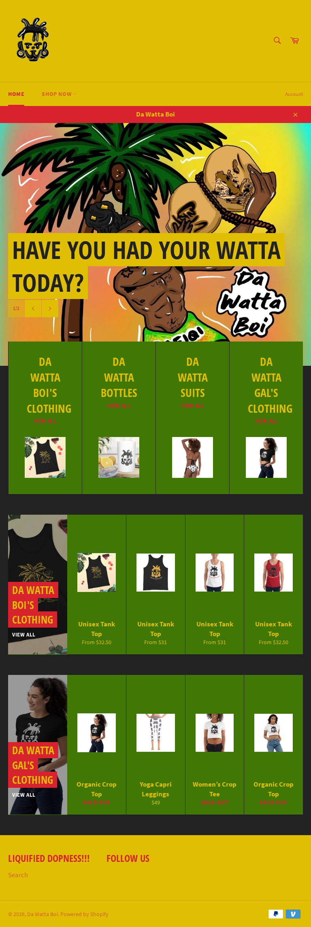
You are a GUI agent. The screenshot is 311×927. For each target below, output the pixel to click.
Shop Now (57, 94)
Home (16, 94)
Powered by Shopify (84, 914)
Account (294, 94)
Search (18, 874)
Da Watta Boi (42, 914)
